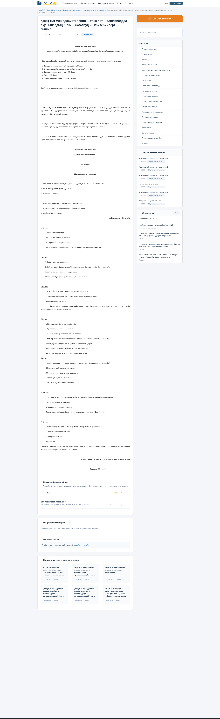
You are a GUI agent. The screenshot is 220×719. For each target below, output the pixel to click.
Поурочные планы (87, 3)
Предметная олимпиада (72, 10)
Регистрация (176, 3)
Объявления (129, 3)
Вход (166, 3)
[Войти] (160, 3)
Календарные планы (106, 3)
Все (176, 213)
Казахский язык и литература (94, 10)
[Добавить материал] (152, 3)
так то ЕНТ (41, 10)
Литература (88, 34)
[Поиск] (156, 3)
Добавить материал (162, 19)
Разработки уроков (70, 3)
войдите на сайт (82, 545)
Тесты (119, 3)
